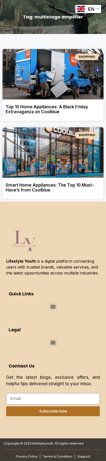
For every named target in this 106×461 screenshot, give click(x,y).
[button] (53, 306)
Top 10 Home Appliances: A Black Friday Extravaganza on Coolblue (47, 109)
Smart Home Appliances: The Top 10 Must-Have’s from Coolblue (50, 187)
